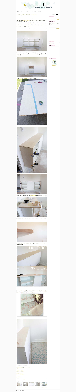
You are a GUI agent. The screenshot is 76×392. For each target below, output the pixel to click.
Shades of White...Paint (20, 373)
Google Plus (53, 14)
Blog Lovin (57, 14)
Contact (39, 11)
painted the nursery (26, 20)
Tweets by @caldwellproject (51, 43)
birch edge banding (33, 195)
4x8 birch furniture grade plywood (25, 78)
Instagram (56, 14)
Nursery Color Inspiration (20, 371)
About (35, 11)
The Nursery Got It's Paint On (21, 374)
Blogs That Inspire (29, 11)
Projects (22, 11)
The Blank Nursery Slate (20, 370)
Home (18, 11)
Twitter (52, 14)
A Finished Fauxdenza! (31, 386)
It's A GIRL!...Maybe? (19, 367)
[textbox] (54, 18)
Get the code (54, 65)
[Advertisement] (54, 35)
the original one (20, 24)
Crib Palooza (18, 368)
